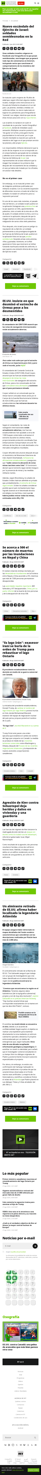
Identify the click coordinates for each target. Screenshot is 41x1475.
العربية (26, 1459)
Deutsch (33, 1459)
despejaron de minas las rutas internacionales (14, 379)
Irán (21, 771)
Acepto (16, 1252)
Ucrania (15, 875)
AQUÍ (23, 365)
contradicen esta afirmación (17, 385)
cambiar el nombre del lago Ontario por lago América (19, 709)
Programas (20, 1378)
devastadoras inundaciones (16, 573)
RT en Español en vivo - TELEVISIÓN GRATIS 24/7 (19, 1153)
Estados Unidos (9, 771)
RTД (15, 1463)
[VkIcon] (5, 1445)
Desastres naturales (20, 611)
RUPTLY (22, 1463)
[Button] (35, 3)
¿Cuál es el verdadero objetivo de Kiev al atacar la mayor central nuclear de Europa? (19, 1225)
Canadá (30, 771)
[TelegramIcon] (20, 1445)
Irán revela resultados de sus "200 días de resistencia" (26, 415)
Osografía (11, 1317)
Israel (23, 158)
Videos (20, 1381)
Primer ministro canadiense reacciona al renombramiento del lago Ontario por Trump (20, 1181)
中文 (8, 1463)
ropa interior (31, 117)
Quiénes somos (20, 1401)
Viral (20, 1375)
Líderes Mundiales (20, 1391)
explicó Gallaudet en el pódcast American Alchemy (20, 997)
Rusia (6, 875)
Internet (16, 269)
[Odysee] (13, 1445)
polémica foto (30, 206)
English (9, 1461)
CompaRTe (8, 1459)
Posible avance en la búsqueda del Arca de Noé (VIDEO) (27, 1014)
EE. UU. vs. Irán (21, 516)
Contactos (20, 1405)
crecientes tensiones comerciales (17, 742)
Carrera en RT (20, 1414)
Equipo (20, 1408)
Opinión (20, 1384)
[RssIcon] (32, 1445)
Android (20, 1428)
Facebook (7, 128)
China (6, 611)
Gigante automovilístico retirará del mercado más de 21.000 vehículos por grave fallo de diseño (18, 1192)
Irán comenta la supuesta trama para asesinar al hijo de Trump (18, 1203)
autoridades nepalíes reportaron (18, 586)
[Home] (3, 3)
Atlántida (17, 1079)
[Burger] (38, 3)
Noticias (20, 1371)
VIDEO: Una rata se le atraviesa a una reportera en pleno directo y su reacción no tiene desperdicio (19, 1213)
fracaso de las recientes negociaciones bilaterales (20, 747)
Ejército (24, 143)
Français (17, 1461)
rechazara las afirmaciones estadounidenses (18, 459)
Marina (22, 1102)
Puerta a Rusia (32, 1463)
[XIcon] (16, 1445)
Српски (26, 1461)
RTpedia (20, 1388)
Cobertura (20, 1411)
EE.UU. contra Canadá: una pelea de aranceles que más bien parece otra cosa (20, 1347)
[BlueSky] (24, 1445)
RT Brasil (18, 1459)
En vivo (21, 3)
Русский (34, 1461)
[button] (20, 1139)
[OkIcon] (28, 1445)
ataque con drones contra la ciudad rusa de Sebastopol (19, 833)
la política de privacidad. (18, 1252)
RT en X (20, 1362)
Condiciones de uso (20, 1418)
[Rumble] (9, 1445)
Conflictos (7, 516)
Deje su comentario (20, 286)
